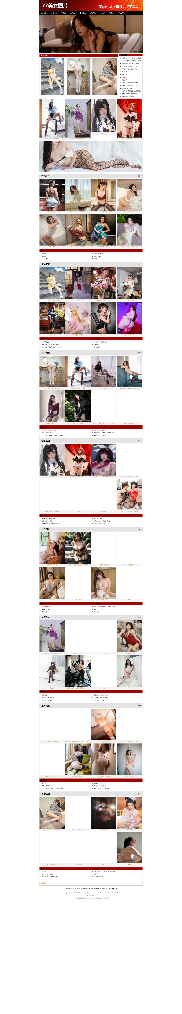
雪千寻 (104, 864)
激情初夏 (124, 72)
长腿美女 (102, 13)
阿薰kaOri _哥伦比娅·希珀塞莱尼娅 (131, 58)
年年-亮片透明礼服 (127, 88)
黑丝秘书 (124, 77)
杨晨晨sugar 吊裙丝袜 (100, 430)
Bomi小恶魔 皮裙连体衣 (48, 518)
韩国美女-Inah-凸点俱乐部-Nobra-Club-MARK (77, 741)
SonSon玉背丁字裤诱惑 (103, 741)
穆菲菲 (44, 256)
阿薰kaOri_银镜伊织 (99, 783)
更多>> (140, 176)
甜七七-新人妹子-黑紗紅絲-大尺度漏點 (52, 435)
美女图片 (44, 13)
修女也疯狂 (104, 133)
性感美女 (54, 13)
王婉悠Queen (97, 612)
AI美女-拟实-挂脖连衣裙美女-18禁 (131, 61)
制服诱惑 (83, 13)
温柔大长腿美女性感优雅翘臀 (130, 83)
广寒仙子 (124, 80)
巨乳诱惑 (93, 13)
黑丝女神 (52, 688)
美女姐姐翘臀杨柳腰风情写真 (130, 93)
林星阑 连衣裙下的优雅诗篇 (102, 697)
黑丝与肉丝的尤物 (99, 700)
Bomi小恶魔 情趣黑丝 (129, 423)
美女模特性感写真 (47, 700)
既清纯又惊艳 (97, 347)
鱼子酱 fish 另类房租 (129, 212)
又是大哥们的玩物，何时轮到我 (103, 788)
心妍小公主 (78, 599)
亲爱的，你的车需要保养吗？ (50, 876)
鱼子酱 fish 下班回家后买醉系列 (130, 63)
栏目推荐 (96, 250)
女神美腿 (103, 653)
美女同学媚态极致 (52, 864)
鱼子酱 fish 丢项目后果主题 (129, 66)
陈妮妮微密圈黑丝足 (52, 423)
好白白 (96, 259)
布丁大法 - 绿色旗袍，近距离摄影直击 (52, 788)
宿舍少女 (103, 335)
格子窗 (129, 864)
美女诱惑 (122, 13)
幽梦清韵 (129, 829)
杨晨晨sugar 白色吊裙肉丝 (101, 695)
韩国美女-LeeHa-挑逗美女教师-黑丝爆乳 (104, 423)
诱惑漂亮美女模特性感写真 (129, 69)
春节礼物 (124, 74)
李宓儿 (129, 599)
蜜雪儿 (52, 599)
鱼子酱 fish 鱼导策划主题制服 (102, 521)
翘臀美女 (112, 13)
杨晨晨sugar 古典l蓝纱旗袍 (129, 741)
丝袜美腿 (73, 13)
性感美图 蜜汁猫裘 (103, 565)
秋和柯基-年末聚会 (47, 521)
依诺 (103, 688)
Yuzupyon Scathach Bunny (129, 335)
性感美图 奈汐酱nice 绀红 (49, 430)
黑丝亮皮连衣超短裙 (47, 433)
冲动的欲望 (78, 864)
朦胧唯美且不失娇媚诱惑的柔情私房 (104, 433)
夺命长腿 (44, 695)
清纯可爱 (64, 13)
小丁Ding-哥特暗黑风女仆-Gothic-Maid (52, 347)
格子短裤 (44, 783)
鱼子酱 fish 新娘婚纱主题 (52, 388)
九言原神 (52, 335)
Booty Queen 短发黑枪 (100, 786)
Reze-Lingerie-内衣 (47, 609)
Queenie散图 (45, 259)
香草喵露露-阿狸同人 (78, 335)
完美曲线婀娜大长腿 (129, 653)
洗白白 (44, 871)
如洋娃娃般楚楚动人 (103, 599)
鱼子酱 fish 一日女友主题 (52, 300)
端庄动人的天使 (98, 876)
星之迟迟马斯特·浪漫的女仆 (129, 138)
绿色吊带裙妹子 (103, 246)
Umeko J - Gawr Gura (99, 523)
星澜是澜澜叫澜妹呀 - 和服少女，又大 (104, 607)
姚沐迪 (129, 688)
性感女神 (44, 612)
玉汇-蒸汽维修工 (103, 829)
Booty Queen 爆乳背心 (100, 342)
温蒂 (95, 609)
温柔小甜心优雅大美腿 (48, 697)
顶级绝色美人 (97, 256)
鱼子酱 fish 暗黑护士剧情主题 (52, 829)
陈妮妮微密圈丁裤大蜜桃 (104, 776)
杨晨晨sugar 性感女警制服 (52, 138)
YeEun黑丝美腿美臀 (77, 423)
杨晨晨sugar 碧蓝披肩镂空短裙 (78, 138)
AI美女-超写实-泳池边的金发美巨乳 (78, 565)
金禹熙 (96, 874)
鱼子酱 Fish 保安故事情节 (78, 246)
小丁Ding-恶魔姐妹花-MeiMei (129, 511)
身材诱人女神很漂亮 (127, 85)
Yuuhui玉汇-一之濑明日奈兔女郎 (51, 523)
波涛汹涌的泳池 (46, 607)
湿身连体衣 (52, 246)
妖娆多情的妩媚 (98, 253)
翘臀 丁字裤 (129, 776)
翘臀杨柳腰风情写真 (78, 776)
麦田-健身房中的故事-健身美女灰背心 (77, 688)
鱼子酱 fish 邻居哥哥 (129, 300)
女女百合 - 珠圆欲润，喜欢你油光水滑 (104, 871)
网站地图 (114, 888)
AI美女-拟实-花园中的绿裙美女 (50, 344)
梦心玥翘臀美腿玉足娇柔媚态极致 (131, 91)
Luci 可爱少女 (46, 342)
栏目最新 (44, 250)
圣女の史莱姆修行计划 (129, 565)
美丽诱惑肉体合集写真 (128, 96)
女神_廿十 (45, 253)
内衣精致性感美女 (47, 786)
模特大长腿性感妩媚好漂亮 (52, 776)
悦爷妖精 (96, 344)
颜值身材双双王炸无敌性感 (129, 246)
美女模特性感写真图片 (100, 435)
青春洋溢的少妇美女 (47, 874)
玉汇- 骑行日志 (98, 518)
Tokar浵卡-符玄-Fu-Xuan (103, 300)
